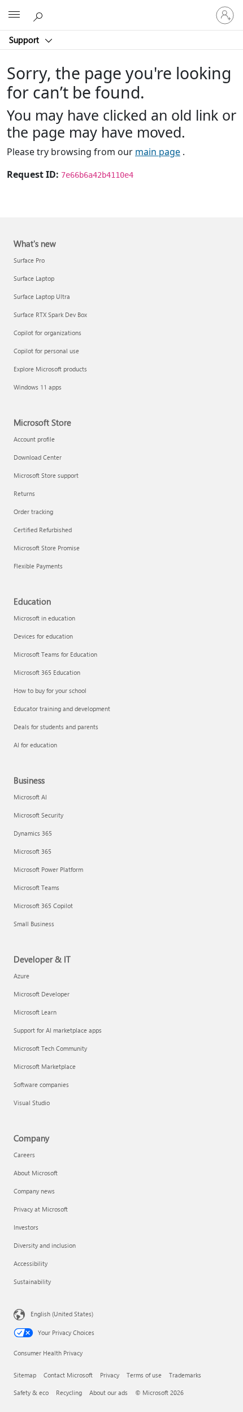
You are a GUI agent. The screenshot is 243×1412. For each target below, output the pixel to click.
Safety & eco (31, 1392)
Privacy (109, 1375)
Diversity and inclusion (45, 1245)
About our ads (108, 1392)
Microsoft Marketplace (45, 1066)
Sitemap (25, 1375)
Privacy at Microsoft (41, 1209)
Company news (34, 1191)
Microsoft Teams (36, 887)
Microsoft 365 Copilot (43, 905)
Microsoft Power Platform (48, 869)
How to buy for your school (50, 690)
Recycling (69, 1392)
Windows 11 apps (38, 387)
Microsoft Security (38, 815)
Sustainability (32, 1281)
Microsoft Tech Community (50, 1048)
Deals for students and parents (56, 726)
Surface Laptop (34, 278)
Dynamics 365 (33, 833)
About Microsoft (36, 1173)
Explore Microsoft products (50, 369)
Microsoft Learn (35, 1012)
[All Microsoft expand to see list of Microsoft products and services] (14, 15)
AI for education (35, 745)
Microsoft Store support (46, 475)
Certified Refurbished (43, 529)
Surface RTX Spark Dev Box (50, 314)
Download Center (38, 457)
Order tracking (33, 511)
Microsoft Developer (42, 994)
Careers (24, 1154)
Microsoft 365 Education (47, 672)
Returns (24, 493)
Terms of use (144, 1375)
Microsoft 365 (32, 851)
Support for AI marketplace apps (58, 1030)
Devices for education (43, 636)
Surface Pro (29, 260)
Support (25, 39)
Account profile (34, 439)
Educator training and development (62, 708)
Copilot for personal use (46, 350)
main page (157, 152)
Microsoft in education (44, 618)
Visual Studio (32, 1102)
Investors (26, 1227)
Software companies (41, 1084)
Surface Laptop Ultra (42, 296)
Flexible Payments (38, 566)
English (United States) (62, 1314)
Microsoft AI (30, 797)
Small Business (34, 923)
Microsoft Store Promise (47, 548)
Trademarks (185, 1375)
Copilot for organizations (47, 332)
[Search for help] (39, 15)
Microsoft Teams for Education (55, 654)
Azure (21, 976)
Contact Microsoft (68, 1375)
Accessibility (30, 1263)
